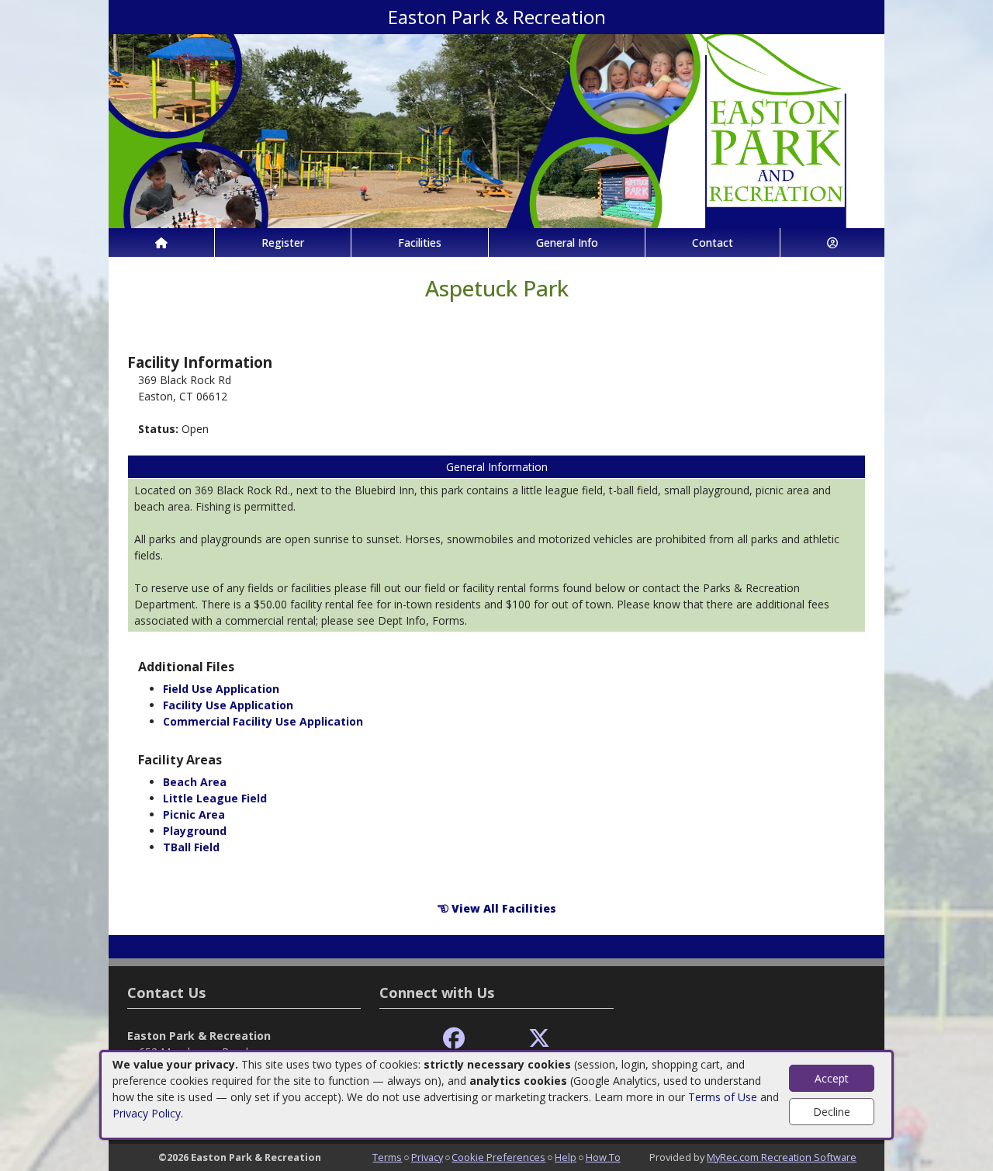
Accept (832, 1078)
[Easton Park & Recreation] (496, 130)
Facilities (419, 242)
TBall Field (191, 847)
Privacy (427, 1157)
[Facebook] (454, 1038)
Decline (831, 1111)
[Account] (832, 242)
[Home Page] (161, 242)
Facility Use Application (228, 705)
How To (603, 1157)
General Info (567, 242)
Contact (712, 242)
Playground (195, 830)
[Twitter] (539, 1038)
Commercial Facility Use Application (263, 721)
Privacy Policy (146, 1113)
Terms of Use (722, 1097)
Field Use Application (221, 688)
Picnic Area (194, 814)
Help (565, 1157)
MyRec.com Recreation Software (781, 1157)
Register (282, 242)
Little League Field (215, 798)
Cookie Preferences (498, 1157)
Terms (387, 1157)
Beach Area (195, 781)
